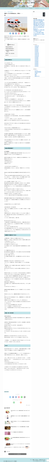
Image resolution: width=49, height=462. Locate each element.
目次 (10, 44)
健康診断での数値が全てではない (10, 51)
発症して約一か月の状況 (10, 53)
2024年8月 (36, 47)
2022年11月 (37, 54)
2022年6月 (36, 61)
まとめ (7, 55)
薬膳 (35, 74)
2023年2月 (36, 51)
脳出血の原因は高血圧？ (10, 48)
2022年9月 (36, 57)
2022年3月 (36, 64)
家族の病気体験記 (38, 71)
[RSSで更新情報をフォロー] (21, 402)
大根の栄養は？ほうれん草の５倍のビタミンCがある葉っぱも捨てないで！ (38, 27)
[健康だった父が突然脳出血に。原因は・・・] (16, 33)
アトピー (36, 70)
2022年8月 (36, 58)
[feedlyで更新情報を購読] (14, 402)
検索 (34, 11)
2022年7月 (36, 60)
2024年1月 (36, 48)
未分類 (36, 73)
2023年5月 (36, 50)
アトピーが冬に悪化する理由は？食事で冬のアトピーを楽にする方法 (38, 34)
